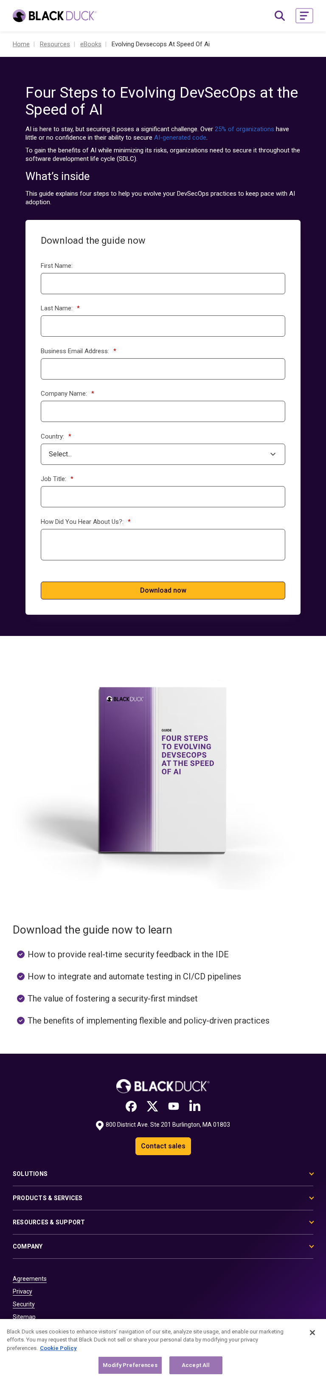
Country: (56, 436)
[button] (304, 15)
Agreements (30, 1278)
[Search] (280, 16)
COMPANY (28, 1246)
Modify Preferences (130, 1365)
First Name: (57, 266)
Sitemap (24, 1316)
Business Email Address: (78, 351)
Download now (163, 590)
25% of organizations (244, 129)
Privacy (22, 1291)
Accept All (196, 1365)
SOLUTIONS (30, 1173)
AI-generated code (180, 137)
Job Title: (57, 479)
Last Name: (60, 308)
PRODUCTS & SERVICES (48, 1198)
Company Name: (67, 393)
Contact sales (163, 1146)
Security (24, 1304)
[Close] (312, 1332)
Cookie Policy (58, 1348)
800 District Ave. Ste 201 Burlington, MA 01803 (168, 1124)
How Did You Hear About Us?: (86, 522)
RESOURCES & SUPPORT (49, 1222)
